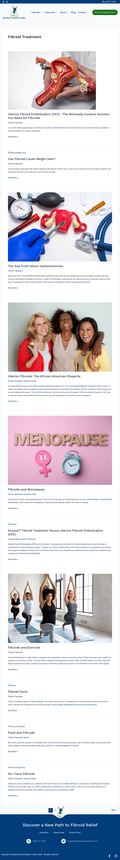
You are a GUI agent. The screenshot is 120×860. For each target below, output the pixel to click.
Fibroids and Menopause (26, 489)
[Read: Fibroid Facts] (12, 685)
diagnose (12, 790)
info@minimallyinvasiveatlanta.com (83, 841)
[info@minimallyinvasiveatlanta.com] (63, 841)
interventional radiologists (29, 553)
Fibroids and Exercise (24, 647)
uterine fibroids (80, 386)
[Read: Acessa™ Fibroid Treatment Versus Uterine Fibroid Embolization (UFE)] (12, 524)
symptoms (33, 389)
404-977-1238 (110, 2)
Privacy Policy (75, 832)
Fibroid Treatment (15, 123)
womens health (29, 494)
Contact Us (43, 832)
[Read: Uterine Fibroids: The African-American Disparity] (60, 337)
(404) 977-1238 (39, 841)
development (64, 746)
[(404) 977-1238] (28, 841)
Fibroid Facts (18, 691)
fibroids (48, 392)
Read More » (13, 136)
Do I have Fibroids (21, 774)
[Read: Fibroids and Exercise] (60, 608)
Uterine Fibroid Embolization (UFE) (22, 544)
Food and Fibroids (21, 732)
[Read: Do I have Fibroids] (16, 767)
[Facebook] (3, 2)
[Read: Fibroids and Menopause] (60, 450)
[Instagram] (7, 2)
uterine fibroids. (92, 499)
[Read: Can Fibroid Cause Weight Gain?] (17, 153)
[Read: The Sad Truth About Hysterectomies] (60, 227)
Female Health (14, 539)
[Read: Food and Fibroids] (16, 726)
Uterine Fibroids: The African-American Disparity (44, 376)
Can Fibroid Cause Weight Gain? (31, 159)
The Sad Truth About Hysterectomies (35, 266)
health (26, 737)
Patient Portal (58, 832)
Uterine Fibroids (29, 381)
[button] (41, 12)
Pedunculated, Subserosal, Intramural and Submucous (74, 705)
